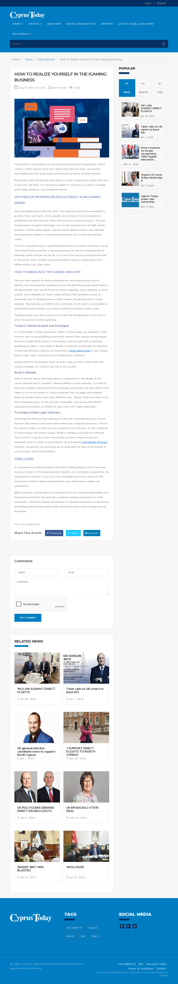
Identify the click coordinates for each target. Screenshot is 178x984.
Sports (34, 23)
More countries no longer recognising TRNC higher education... (150, 153)
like (83, 936)
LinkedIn (93, 533)
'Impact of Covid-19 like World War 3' (152, 177)
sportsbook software (94, 442)
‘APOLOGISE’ (75, 867)
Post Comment (28, 617)
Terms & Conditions (141, 968)
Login (148, 3)
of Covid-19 (74, 927)
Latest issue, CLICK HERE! (136, 23)
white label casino (80, 351)
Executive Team (156, 964)
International (46, 59)
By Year (160, 88)
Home (16, 59)
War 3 (95, 936)
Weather (54, 23)
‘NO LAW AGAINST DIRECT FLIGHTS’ (151, 108)
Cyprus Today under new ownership (149, 199)
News (17, 23)
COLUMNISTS (127, 964)
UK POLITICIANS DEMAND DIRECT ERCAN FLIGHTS (35, 809)
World (70, 936)
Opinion (107, 23)
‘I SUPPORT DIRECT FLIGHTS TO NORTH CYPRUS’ (80, 752)
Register (161, 3)
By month (143, 88)
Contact (161, 968)
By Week (127, 88)
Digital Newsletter (81, 23)
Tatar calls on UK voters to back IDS (152, 129)
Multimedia (21, 33)
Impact (92, 927)
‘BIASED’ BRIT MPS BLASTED (30, 869)
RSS (141, 964)
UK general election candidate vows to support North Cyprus (36, 752)
